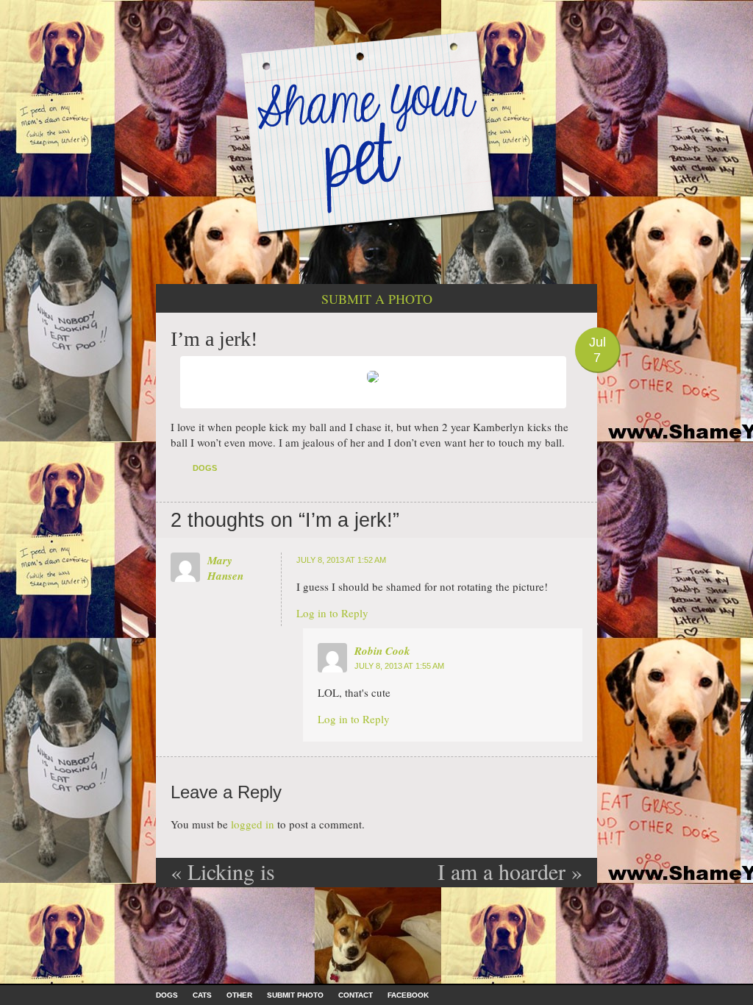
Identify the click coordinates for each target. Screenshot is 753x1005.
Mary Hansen (225, 568)
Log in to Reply (332, 613)
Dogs (205, 468)
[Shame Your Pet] (376, 131)
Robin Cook (382, 650)
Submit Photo (295, 995)
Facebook (408, 995)
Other (239, 995)
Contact (355, 995)
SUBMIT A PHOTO (376, 299)
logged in (252, 824)
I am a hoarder (510, 871)
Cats (202, 995)
